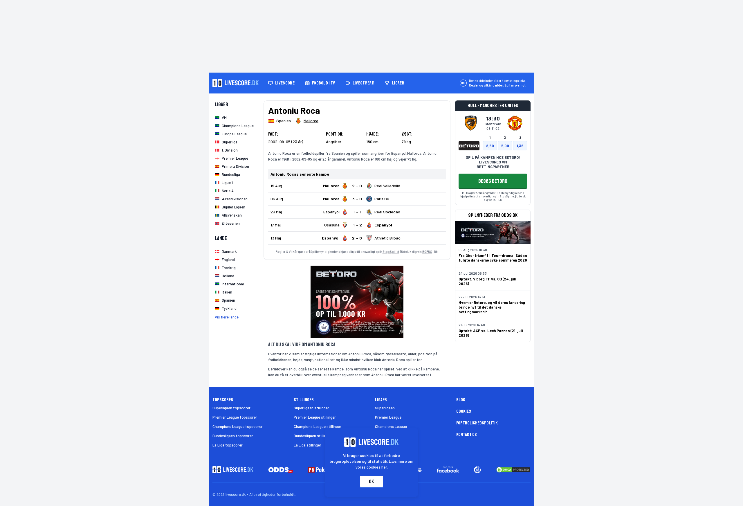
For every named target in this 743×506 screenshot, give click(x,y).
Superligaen (385, 408)
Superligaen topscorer (231, 408)
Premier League (388, 417)
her (384, 466)
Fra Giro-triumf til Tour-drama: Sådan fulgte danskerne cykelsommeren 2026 (493, 257)
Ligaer (398, 83)
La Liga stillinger (307, 445)
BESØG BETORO (492, 181)
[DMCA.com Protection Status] (513, 469)
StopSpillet (391, 251)
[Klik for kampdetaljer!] (357, 185)
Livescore (285, 83)
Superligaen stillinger (311, 408)
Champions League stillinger (317, 426)
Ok (371, 481)
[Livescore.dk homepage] (235, 83)
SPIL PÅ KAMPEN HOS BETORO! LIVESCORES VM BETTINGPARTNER (493, 162)
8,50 (490, 145)
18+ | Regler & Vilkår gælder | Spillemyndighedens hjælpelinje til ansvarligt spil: (492, 194)
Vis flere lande (227, 317)
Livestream (363, 83)
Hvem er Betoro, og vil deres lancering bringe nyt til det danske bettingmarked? (492, 307)
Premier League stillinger (315, 417)
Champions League (391, 426)
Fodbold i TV (323, 83)
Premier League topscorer (234, 417)
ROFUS (427, 251)
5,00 (505, 145)
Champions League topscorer (237, 426)
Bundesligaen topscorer (232, 435)
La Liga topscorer (227, 445)
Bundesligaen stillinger (313, 435)
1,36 (520, 145)
